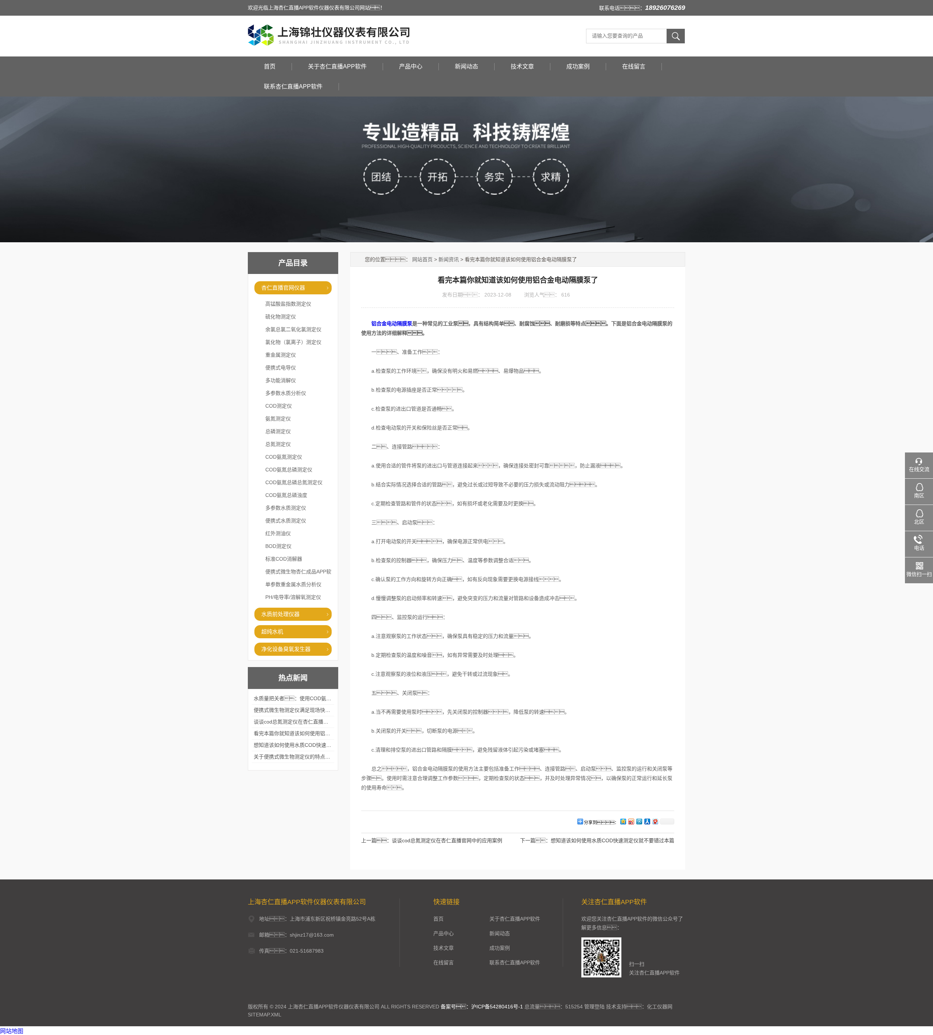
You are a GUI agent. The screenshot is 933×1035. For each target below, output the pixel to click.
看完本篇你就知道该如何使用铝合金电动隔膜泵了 (310, 733)
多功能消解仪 (280, 380)
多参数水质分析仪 (285, 393)
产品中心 (410, 66)
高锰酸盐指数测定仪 (288, 304)
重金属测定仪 (280, 355)
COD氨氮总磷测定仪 (288, 470)
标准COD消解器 (283, 559)
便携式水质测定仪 (285, 521)
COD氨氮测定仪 (283, 457)
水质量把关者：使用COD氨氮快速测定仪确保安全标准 (320, 698)
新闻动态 (466, 66)
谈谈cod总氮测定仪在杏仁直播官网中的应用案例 (309, 722)
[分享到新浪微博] (631, 821)
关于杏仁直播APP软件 (337, 66)
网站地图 (11, 1031)
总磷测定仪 (278, 431)
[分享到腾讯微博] (639, 821)
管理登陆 (594, 1006)
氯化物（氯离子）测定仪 (293, 342)
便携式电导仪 (280, 368)
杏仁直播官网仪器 (283, 288)
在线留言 (633, 66)
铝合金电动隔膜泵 (391, 323)
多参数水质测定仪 (285, 508)
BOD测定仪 (278, 546)
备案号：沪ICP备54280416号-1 (482, 1006)
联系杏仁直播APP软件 (293, 86)
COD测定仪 (278, 406)
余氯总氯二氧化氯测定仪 (293, 329)
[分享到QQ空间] (623, 821)
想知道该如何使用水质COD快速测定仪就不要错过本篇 (315, 745)
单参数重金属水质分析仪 (293, 584)
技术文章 (522, 66)
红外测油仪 (278, 533)
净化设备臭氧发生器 (286, 649)
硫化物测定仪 (280, 316)
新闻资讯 (448, 259)
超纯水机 (272, 631)
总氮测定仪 (278, 444)
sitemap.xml (264, 1015)
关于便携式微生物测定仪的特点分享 (294, 757)
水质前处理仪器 (280, 614)
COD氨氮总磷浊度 (286, 495)
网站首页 (422, 259)
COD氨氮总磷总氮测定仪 (294, 482)
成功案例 (578, 66)
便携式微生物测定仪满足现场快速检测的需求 (305, 710)
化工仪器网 (659, 1006)
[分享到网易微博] (655, 821)
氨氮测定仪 (278, 419)
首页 (270, 66)
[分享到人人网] (647, 821)
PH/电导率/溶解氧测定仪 (293, 597)
